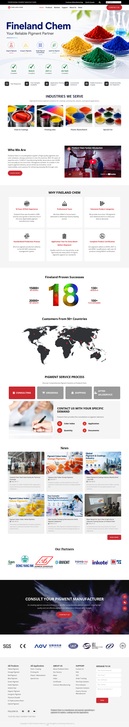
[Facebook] (23, 711)
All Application (37, 666)
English (110, 2)
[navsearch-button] (100, 2)
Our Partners (64, 549)
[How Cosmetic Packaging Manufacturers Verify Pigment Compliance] (64, 505)
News (80, 7)
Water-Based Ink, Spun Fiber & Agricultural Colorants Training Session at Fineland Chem (101, 520)
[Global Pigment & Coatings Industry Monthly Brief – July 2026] (103, 463)
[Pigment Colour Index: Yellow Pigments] (26, 505)
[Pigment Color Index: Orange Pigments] (64, 463)
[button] (10, 562)
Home (41, 7)
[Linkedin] (29, 711)
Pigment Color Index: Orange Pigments (60, 477)
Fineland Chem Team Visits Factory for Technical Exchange (25, 478)
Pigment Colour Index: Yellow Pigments (22, 519)
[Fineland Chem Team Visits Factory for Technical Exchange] (26, 463)
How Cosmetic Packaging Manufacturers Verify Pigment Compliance (63, 520)
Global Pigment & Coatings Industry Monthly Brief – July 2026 (102, 478)
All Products (13, 666)
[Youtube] (34, 711)
